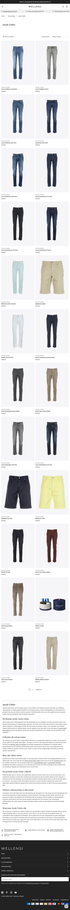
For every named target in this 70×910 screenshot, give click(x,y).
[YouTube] (15, 892)
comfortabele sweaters (54, 763)
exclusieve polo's (58, 760)
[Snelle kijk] (31, 83)
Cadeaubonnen (65, 900)
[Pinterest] (7, 892)
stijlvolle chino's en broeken (18, 744)
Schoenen (48, 900)
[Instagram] (11, 892)
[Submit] (66, 879)
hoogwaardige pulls (40, 763)
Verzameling (11, 16)
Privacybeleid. (45, 883)
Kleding (42, 900)
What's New (35, 900)
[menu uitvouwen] (2, 7)
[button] (67, 7)
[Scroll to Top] (67, 901)
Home (3, 16)
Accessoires (56, 900)
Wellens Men (9, 896)
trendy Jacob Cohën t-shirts (32, 760)
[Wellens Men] (35, 6)
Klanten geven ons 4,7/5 (10, 11)
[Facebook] (2, 892)
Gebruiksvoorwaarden (32, 883)
